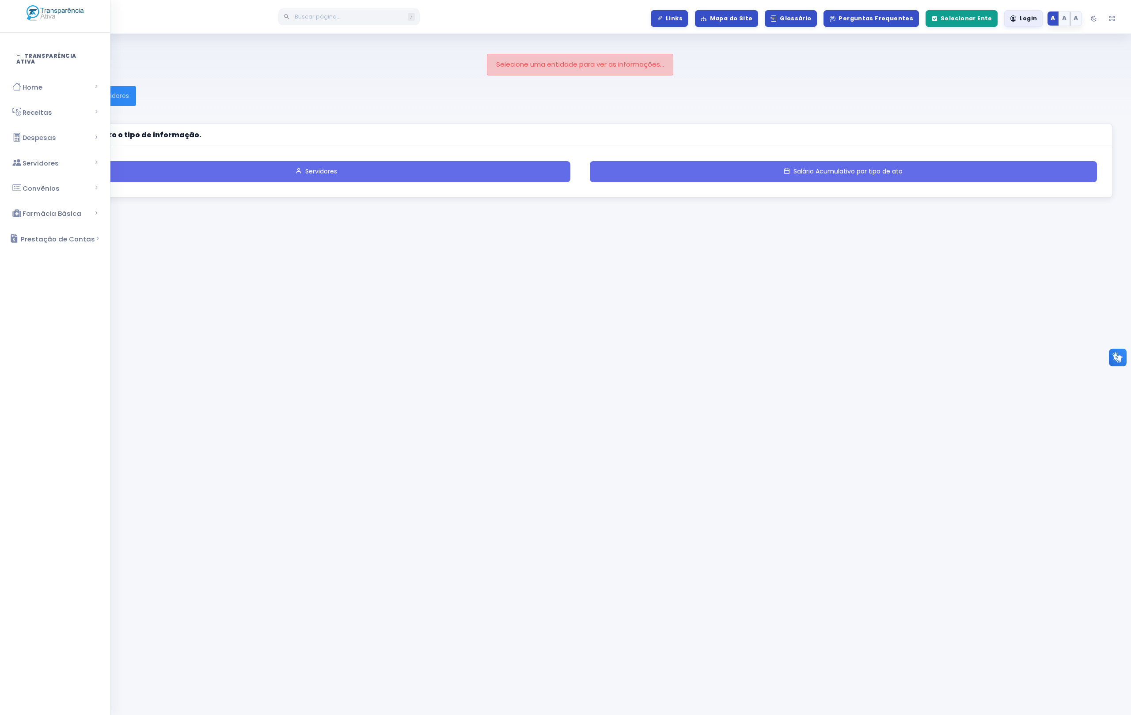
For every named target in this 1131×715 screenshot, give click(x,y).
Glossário (795, 18)
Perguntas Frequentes (876, 18)
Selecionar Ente (966, 18)
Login (1028, 18)
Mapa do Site (731, 18)
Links (674, 18)
